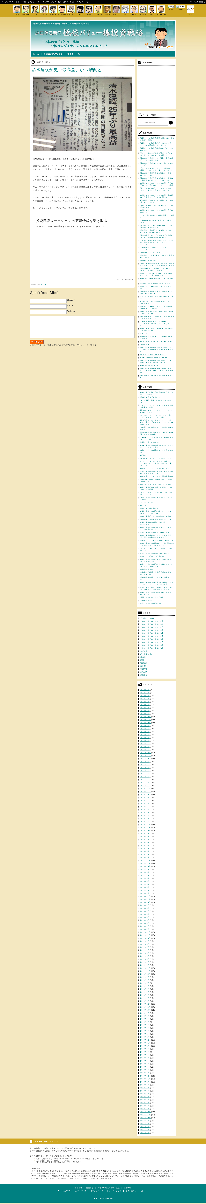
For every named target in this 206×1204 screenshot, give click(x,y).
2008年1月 (145, 1109)
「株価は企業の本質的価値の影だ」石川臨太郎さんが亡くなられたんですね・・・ (156, 242)
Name (70, 300)
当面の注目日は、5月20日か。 (153, 355)
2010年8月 (145, 1016)
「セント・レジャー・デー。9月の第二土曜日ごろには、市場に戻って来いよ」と (157, 169)
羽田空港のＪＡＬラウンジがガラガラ (155, 458)
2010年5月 (145, 1025)
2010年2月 (145, 1034)
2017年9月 (145, 762)
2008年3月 (145, 1103)
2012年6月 (145, 950)
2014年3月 (145, 887)
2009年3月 (145, 1067)
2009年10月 (145, 1046)
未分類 (143, 666)
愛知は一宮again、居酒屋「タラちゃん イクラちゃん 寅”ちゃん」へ (156, 274)
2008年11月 (145, 1079)
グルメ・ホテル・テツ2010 (151, 621)
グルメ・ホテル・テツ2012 (151, 627)
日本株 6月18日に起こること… (153, 397)
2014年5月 (145, 881)
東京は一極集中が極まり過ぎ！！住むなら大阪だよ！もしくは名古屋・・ (156, 154)
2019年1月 (145, 714)
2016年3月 (145, 816)
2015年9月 (145, 833)
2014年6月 (145, 878)
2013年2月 (145, 926)
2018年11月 (145, 720)
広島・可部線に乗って (149, 508)
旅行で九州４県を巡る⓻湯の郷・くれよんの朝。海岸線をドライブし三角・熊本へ (156, 349)
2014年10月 (145, 866)
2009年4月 (145, 1064)
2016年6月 (145, 807)
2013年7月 (145, 911)
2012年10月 (145, 938)
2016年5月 (145, 810)
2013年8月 (145, 908)
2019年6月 (145, 699)
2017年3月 (145, 780)
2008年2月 (145, 1106)
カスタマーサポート (84, 2)
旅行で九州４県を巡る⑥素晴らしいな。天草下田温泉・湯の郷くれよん (156, 361)
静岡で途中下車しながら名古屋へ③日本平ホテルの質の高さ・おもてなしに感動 (156, 184)
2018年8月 (145, 729)
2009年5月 (145, 1061)
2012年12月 (145, 932)
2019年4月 (145, 705)
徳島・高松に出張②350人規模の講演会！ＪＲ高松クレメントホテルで (157, 544)
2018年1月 (145, 750)
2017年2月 (145, 782)
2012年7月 (145, 947)
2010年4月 (145, 1028)
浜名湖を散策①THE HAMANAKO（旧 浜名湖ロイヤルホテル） (157, 226)
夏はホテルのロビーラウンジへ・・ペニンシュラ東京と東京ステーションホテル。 (156, 190)
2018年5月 (145, 738)
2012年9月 (145, 941)
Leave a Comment (126, 279)
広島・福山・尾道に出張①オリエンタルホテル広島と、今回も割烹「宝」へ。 (156, 588)
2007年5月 (145, 1133)
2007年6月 (145, 1130)
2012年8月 (145, 944)
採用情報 (127, 1188)
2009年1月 (145, 1073)
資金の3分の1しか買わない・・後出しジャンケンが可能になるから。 (156, 269)
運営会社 (78, 1188)
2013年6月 (145, 914)
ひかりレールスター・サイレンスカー (155, 468)
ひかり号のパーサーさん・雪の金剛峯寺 (156, 476)
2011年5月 (145, 989)
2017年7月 (145, 768)
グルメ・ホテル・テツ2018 (151, 645)
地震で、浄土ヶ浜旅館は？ (151, 442)
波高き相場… (145, 344)
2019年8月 (145, 693)
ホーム (36, 54)
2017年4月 (145, 777)
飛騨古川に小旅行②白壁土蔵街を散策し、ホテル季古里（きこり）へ (155, 144)
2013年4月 (145, 920)
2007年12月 (145, 1112)
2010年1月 (145, 1037)
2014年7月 (145, 875)
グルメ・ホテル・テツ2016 (151, 639)
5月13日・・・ (146, 333)
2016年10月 (145, 795)
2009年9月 (145, 1049)
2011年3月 (145, 995)
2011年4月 (145, 992)
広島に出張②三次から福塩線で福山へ (155, 516)
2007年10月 (145, 1118)
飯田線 (143, 455)
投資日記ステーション (66, 2)
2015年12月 (145, 824)
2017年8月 (145, 765)
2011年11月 (145, 971)
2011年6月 (145, 986)
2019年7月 (145, 696)
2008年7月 (145, 1091)
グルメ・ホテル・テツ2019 (151, 648)
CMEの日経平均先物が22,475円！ (154, 358)
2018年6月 (145, 735)
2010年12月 (145, 1004)
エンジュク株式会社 (197, 2)
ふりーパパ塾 (21, 2)
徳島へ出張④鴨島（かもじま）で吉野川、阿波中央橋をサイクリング (155, 536)
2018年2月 (145, 747)
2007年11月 (145, 1115)
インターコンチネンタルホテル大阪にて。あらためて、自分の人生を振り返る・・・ (155, 463)
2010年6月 (145, 1022)
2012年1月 (145, 965)
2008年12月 (145, 1076)
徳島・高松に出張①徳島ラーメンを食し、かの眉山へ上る (155, 528)
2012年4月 (145, 956)
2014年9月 (145, 869)
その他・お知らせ (147, 618)
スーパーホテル (146, 502)
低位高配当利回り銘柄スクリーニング (155, 519)
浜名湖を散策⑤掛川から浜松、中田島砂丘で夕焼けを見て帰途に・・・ (156, 159)
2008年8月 (145, 1088)
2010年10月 (145, 1010)
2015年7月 (145, 839)
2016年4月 (145, 812)
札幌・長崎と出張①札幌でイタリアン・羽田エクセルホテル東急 (156, 512)
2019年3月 (145, 708)
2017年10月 (145, 759)
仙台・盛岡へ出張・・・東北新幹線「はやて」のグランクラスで (156, 472)
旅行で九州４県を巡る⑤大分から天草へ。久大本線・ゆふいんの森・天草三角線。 (156, 371)
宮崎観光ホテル (146, 600)
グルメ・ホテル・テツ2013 (151, 630)
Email (70, 305)
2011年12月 (145, 968)
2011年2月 (145, 998)
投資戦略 (144, 663)
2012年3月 (145, 959)
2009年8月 (145, 1052)
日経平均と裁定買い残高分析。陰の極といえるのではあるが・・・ (156, 231)
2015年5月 (145, 845)
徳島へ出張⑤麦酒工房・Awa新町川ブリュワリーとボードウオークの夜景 (156, 583)
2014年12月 (145, 860)
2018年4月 (145, 741)
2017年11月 (145, 756)
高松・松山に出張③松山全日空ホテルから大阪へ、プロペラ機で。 (156, 565)
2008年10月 (145, 1082)
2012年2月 (145, 962)
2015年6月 (145, 842)
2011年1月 (145, 1001)
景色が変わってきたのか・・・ (153, 252)
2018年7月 (145, 732)
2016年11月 (145, 792)
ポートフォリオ (146, 654)
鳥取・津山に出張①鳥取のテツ (153, 603)
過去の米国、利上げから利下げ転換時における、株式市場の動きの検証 (156, 236)
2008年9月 (145, 1085)
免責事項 (90, 1188)
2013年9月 (145, 905)
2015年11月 (145, 827)
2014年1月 (145, 893)
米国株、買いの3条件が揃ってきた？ (155, 283)
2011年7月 (145, 983)
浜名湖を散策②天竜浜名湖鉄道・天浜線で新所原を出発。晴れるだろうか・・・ (156, 179)
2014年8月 (145, 872)
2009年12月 (145, 1040)
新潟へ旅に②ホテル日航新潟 (152, 556)
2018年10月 (145, 723)
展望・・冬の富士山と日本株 (152, 597)
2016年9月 (145, 797)
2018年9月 (145, 726)
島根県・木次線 (146, 569)
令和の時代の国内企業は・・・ (153, 365)
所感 (142, 660)
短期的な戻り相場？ (148, 260)
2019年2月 (145, 711)
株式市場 (144, 669)
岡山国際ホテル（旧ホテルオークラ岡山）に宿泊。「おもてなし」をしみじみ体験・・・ (156, 422)
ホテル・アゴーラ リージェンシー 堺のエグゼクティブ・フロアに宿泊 (157, 416)
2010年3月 (145, 1031)
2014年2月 (145, 890)
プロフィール (73, 54)
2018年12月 (145, 717)
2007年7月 (145, 1127)
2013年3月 (145, 923)
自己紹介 (144, 672)
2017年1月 (145, 786)
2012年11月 (145, 935)
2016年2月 (145, 818)
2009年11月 (145, 1043)
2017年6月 (145, 771)
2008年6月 (145, 1094)
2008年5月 (145, 1097)
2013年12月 (145, 896)
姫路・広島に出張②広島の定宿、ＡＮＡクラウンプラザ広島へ (156, 446)
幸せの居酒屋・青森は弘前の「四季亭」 (156, 484)
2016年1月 (145, 822)
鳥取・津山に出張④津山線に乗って (154, 553)
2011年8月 (145, 980)
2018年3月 (145, 744)
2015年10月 (145, 830)
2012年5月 (145, 953)
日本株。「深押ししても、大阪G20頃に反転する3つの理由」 (156, 307)
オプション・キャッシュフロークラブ (42, 2)
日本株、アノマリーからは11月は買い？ (156, 540)
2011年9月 (145, 977)
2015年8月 (145, 836)
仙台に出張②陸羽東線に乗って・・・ (155, 532)
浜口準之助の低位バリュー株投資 (46, 23)
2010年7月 (145, 1019)
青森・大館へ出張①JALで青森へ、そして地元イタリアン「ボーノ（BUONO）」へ (157, 264)
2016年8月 (145, 801)
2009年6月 (145, 1058)
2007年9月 (145, 1121)
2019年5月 (145, 702)
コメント (43, 284)
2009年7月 (145, 1055)
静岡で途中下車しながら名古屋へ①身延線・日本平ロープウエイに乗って (156, 196)
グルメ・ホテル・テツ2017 (151, 642)
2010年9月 (145, 1013)
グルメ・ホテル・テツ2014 (151, 633)
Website (71, 311)
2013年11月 (145, 899)
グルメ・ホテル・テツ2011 (151, 624)
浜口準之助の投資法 (53, 54)
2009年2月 (145, 1070)
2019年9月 (145, 690)
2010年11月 (145, 1007)
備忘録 (143, 657)
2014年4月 (145, 884)
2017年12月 (145, 753)
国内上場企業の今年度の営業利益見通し (156, 342)
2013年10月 (145, 902)
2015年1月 (145, 857)
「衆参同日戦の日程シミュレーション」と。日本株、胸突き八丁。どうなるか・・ (156, 324)
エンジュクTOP (8, 2)
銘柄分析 (144, 675)
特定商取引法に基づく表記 (109, 1188)
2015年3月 (145, 851)
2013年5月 (145, 917)
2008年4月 (145, 1100)
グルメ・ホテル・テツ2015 (151, 636)
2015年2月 (145, 854)
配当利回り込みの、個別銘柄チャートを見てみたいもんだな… (156, 201)
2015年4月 (145, 848)
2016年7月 (145, 803)
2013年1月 (145, 929)
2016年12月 (145, 789)
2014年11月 (145, 863)
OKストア (144, 505)
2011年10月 (145, 974)
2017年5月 (145, 774)
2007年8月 (145, 1124)
